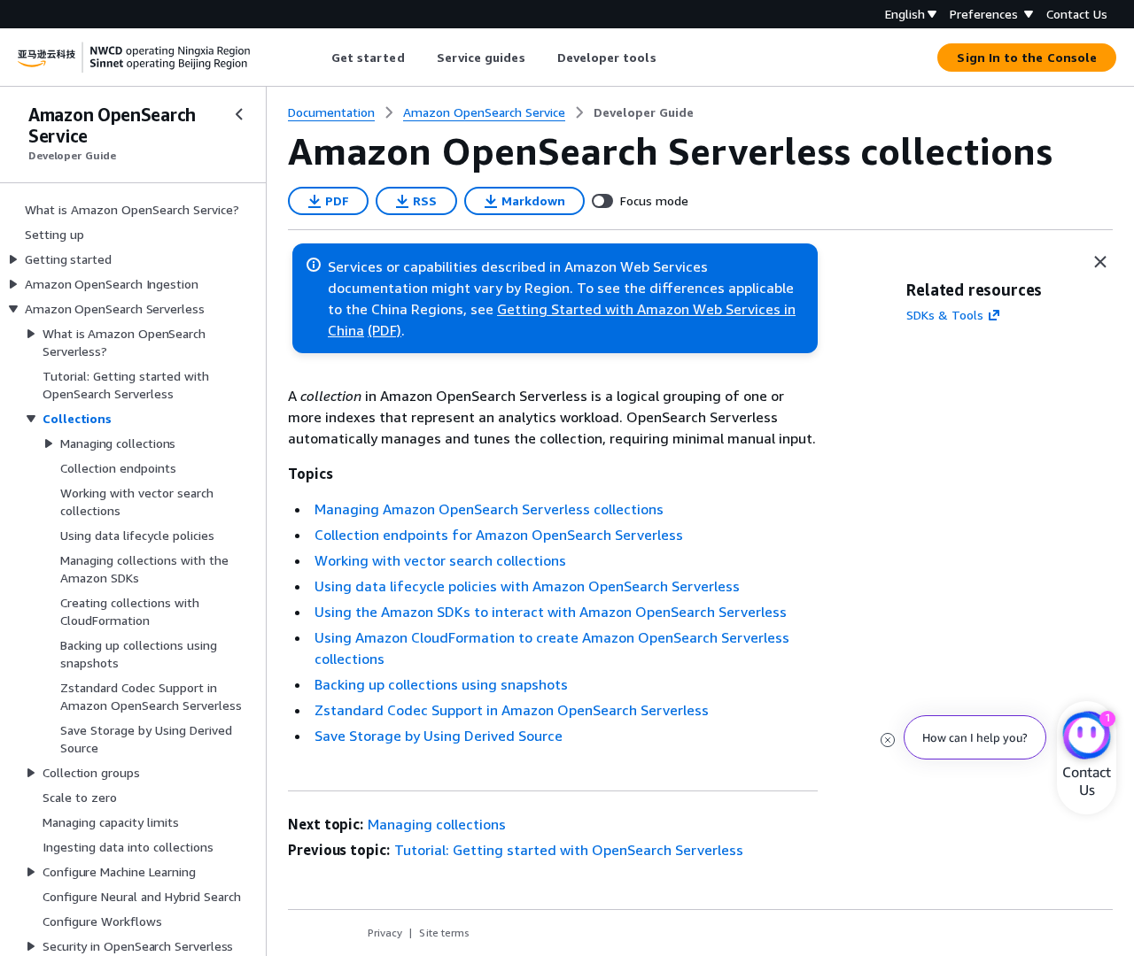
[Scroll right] (669, 57)
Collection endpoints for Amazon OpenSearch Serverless (499, 535)
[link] (644, 112)
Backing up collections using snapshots (441, 684)
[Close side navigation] (239, 114)
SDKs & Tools (944, 314)
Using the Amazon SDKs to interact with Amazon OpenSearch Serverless (551, 612)
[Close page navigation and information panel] (1100, 262)
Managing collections (437, 824)
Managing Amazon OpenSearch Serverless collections (489, 509)
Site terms (444, 932)
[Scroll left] (318, 57)
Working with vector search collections (440, 560)
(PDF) (384, 330)
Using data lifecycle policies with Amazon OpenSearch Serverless (527, 586)
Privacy (385, 932)
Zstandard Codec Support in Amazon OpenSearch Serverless (512, 710)
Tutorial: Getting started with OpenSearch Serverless (568, 850)
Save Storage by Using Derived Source (439, 735)
